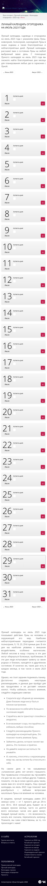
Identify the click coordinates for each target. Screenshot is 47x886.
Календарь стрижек (8, 870)
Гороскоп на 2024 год (32, 840)
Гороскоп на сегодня (32, 845)
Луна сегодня (8, 15)
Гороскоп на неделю (31, 850)
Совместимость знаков (33, 855)
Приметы (4, 875)
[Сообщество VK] (44, 882)
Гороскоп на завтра (31, 847)
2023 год (16, 17)
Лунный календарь (21, 15)
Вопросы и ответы (8, 843)
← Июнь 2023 (8, 72)
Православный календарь (11, 865)
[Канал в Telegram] (39, 882)
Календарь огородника (9, 872)
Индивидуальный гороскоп (34, 852)
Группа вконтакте (7, 840)
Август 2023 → (37, 72)
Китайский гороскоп (31, 843)
